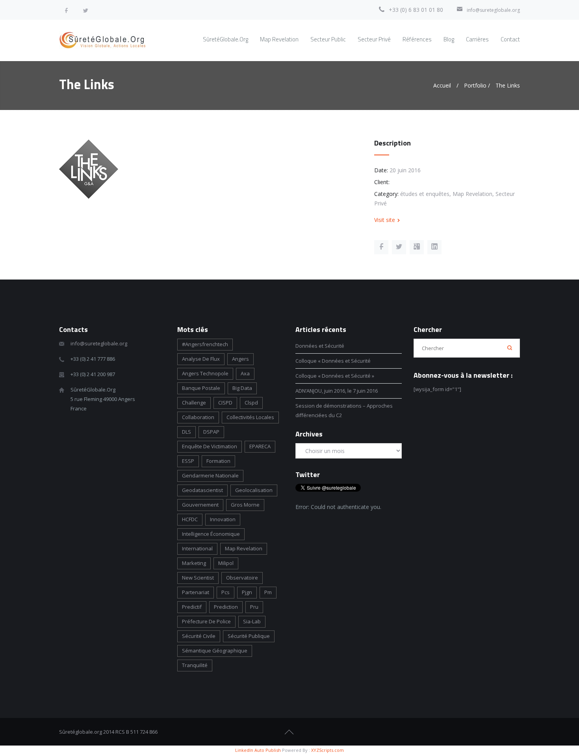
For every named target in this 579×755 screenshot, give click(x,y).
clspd (251, 402)
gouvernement (200, 504)
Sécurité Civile (198, 635)
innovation (223, 519)
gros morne (245, 504)
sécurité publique (249, 635)
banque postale (201, 387)
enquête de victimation (209, 446)
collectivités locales (250, 417)
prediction (226, 606)
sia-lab (252, 621)
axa (245, 373)
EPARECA (260, 446)
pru (254, 606)
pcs (225, 592)
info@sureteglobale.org (493, 10)
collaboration (198, 417)
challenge (194, 402)
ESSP (188, 460)
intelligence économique (211, 533)
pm (268, 592)
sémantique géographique (214, 650)
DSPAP (211, 431)
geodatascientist (202, 490)
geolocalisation (254, 490)
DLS (186, 431)
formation (218, 460)
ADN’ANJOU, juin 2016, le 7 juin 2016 (336, 390)
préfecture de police (206, 621)
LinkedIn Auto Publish (258, 750)
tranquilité (195, 665)
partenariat (195, 592)
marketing (194, 563)
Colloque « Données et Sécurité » (334, 375)
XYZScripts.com (327, 750)
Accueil (442, 85)
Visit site (384, 220)
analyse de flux (201, 358)
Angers (240, 358)
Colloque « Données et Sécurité (333, 360)
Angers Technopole (205, 373)
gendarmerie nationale (210, 475)
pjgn (247, 592)
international (197, 548)
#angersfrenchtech (205, 344)
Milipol (226, 563)
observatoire (242, 577)
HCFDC (190, 519)
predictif (192, 606)
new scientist (198, 577)
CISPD (225, 402)
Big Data (242, 387)
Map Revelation (243, 548)
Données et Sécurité (319, 345)
